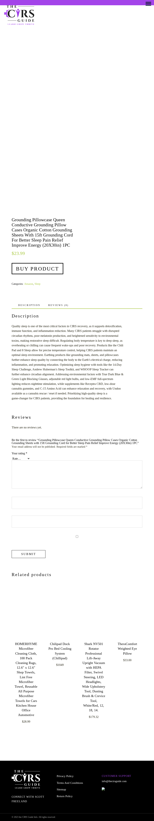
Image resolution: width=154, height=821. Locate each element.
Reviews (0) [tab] (58, 305)
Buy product (37, 269)
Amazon (28, 283)
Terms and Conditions (70, 782)
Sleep (37, 283)
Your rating (19, 453)
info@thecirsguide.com (114, 781)
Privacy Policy (65, 776)
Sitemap (61, 789)
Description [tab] (29, 305)
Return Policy (65, 796)
